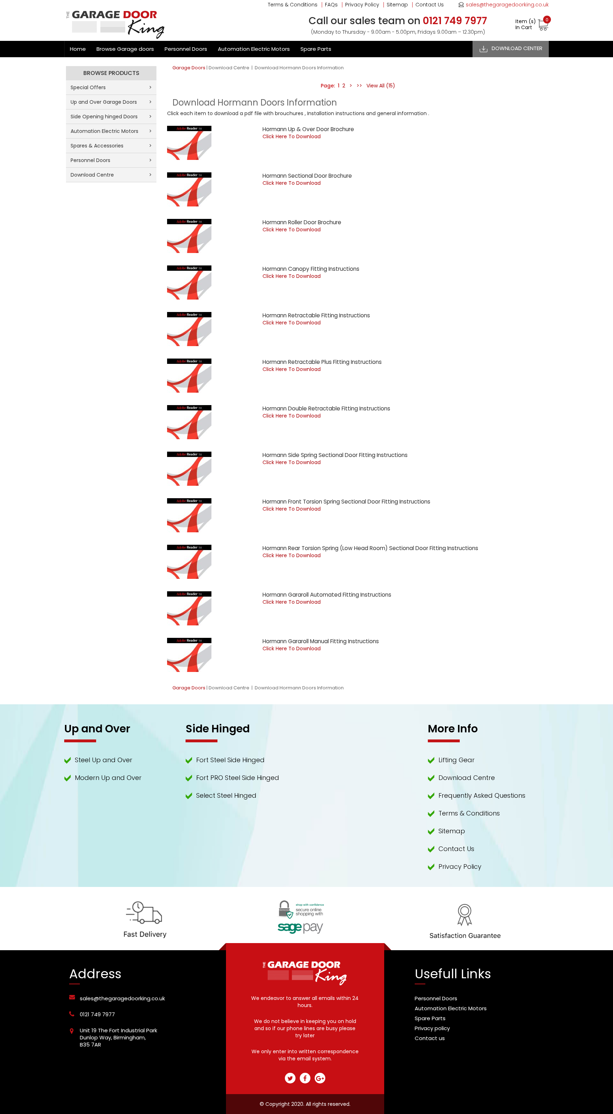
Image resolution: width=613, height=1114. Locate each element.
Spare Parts (315, 49)
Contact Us (429, 4)
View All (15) (380, 85)
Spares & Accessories (111, 145)
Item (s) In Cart (531, 24)
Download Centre (229, 67)
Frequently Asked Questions (481, 795)
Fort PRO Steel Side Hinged (237, 777)
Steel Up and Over (103, 759)
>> (359, 85)
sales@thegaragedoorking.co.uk (507, 4)
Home (78, 49)
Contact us (430, 1038)
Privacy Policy (362, 4)
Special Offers (111, 87)
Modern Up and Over (108, 777)
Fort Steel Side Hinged (230, 759)
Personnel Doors (186, 49)
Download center (517, 48)
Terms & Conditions (292, 4)
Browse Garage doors (125, 49)
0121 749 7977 (97, 1014)
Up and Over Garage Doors (111, 102)
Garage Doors (188, 67)
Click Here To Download (292, 136)
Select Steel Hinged (226, 795)
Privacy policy (432, 1028)
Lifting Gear (456, 759)
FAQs (331, 4)
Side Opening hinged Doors (111, 116)
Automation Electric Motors (254, 49)
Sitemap (397, 4)
